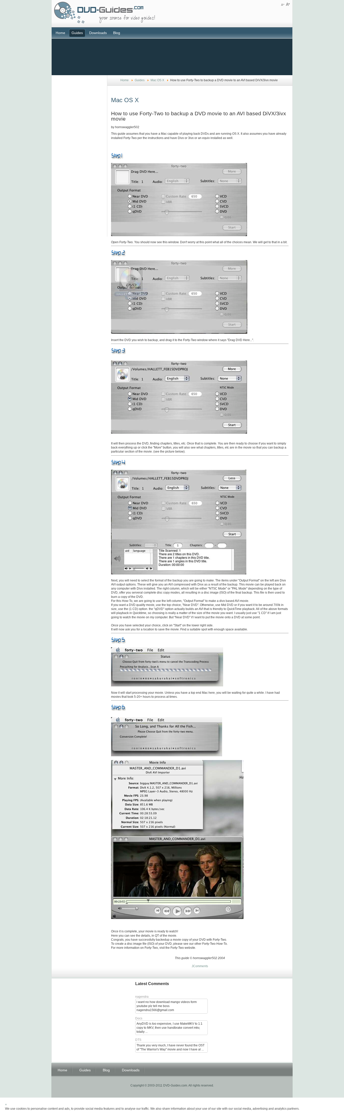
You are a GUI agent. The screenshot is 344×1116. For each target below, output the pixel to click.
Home (60, 33)
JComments (200, 966)
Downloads (98, 33)
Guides (77, 33)
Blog (116, 33)
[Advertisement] (172, 56)
